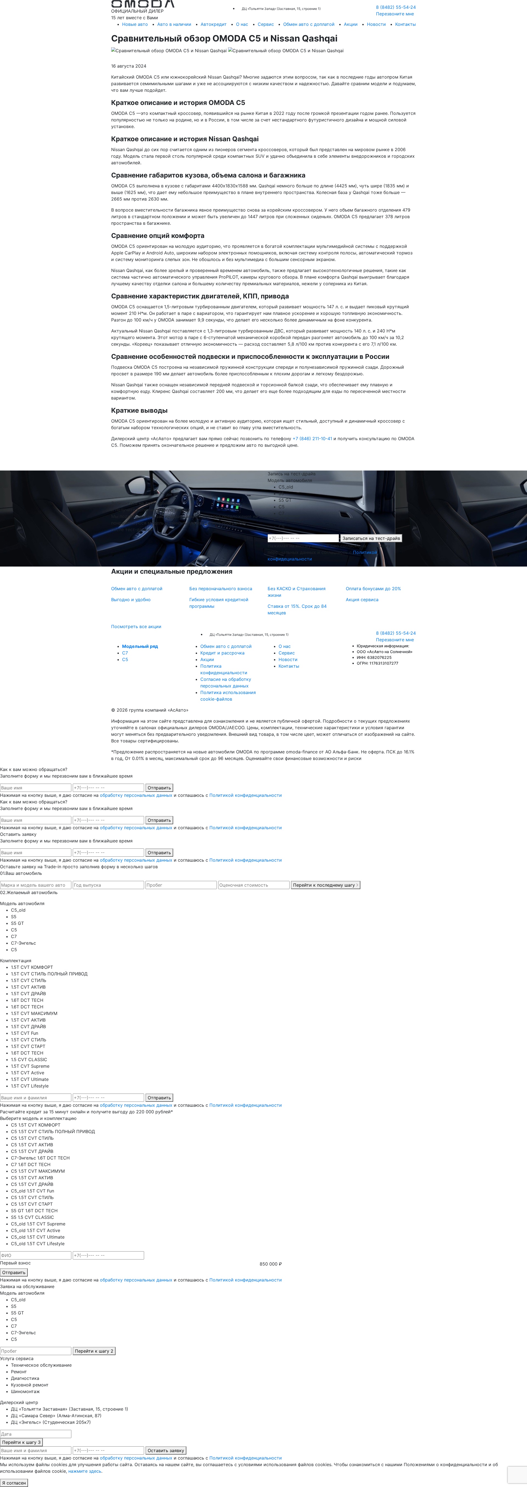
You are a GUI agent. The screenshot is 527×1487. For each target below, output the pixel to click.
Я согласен (14, 1483)
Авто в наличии (174, 24)
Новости (376, 24)
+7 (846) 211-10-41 (312, 438)
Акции (351, 24)
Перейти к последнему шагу (324, 885)
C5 (125, 659)
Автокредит (214, 24)
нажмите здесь (84, 1471)
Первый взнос (15, 1263)
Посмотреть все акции (136, 626)
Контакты (405, 24)
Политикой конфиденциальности (245, 795)
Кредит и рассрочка (222, 653)
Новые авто (135, 24)
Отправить (159, 787)
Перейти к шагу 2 (94, 1351)
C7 (125, 653)
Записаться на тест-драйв (371, 538)
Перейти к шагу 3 (21, 1442)
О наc (242, 24)
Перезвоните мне (395, 13)
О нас (285, 646)
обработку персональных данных (136, 795)
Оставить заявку (166, 1450)
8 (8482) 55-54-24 (396, 7)
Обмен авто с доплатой (309, 24)
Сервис (266, 24)
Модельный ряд (140, 646)
